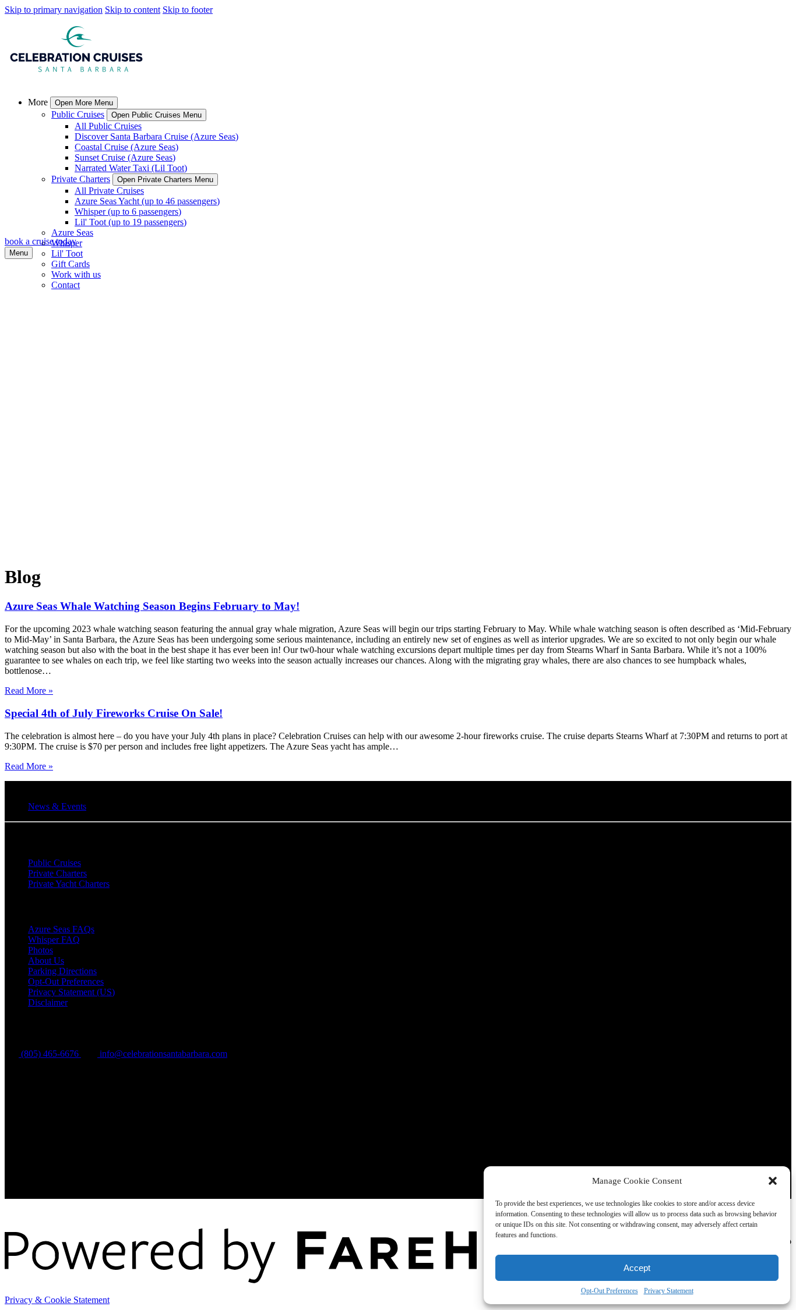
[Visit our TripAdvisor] (39, 1160)
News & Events (57, 806)
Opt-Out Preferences (609, 1291)
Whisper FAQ (54, 940)
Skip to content (132, 10)
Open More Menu (84, 102)
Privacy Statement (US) (71, 992)
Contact (65, 285)
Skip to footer (188, 10)
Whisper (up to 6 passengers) (128, 211)
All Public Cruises (108, 126)
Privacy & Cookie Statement (57, 1300)
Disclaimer (48, 1002)
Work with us (76, 274)
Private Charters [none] (80, 179)
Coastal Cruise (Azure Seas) (126, 147)
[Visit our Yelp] (34, 1177)
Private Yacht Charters (69, 884)
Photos (40, 950)
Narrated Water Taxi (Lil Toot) (131, 168)
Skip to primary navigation (54, 10)
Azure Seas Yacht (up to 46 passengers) (147, 201)
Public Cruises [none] (77, 114)
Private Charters (57, 873)
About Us (46, 960)
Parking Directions (62, 971)
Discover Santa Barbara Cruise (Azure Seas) (156, 136)
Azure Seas (72, 232)
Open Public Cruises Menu (156, 115)
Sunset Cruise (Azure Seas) (125, 157)
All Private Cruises (109, 191)
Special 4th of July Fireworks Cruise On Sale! (114, 713)
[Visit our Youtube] (34, 1193)
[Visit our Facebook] (34, 1127)
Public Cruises (54, 863)
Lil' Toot (67, 253)
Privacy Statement (668, 1291)
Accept (637, 1268)
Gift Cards (70, 264)
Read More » (29, 690)
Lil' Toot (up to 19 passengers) (130, 222)
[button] (773, 1181)
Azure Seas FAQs (61, 929)
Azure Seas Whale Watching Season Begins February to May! (152, 606)
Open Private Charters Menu (165, 179)
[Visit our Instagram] (35, 1143)
